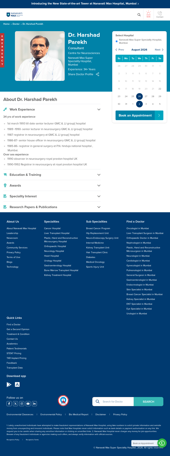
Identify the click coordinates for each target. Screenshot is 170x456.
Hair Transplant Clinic (97, 252)
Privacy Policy (14, 252)
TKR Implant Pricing (16, 358)
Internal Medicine (95, 242)
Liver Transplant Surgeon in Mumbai (145, 233)
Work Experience (22, 109)
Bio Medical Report (78, 414)
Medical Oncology (95, 262)
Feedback (12, 363)
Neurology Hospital (54, 251)
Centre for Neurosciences (84, 53)
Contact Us (12, 339)
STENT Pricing (14, 353)
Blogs (9, 262)
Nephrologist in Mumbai (139, 242)
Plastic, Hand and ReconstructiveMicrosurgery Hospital (61, 239)
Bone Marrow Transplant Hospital (61, 270)
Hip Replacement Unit (97, 233)
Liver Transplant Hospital (56, 233)
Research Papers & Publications (33, 206)
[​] (9, 403)
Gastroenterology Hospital (57, 265)
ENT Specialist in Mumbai (139, 304)
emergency (2, 50)
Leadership (12, 233)
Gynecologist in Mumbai (139, 265)
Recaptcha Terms (32, 439)
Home (6, 24)
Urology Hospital (52, 260)
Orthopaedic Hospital (55, 246)
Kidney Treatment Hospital (57, 275)
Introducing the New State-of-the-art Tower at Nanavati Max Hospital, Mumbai (84, 3)
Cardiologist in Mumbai (138, 260)
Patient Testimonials (17, 348)
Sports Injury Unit (95, 266)
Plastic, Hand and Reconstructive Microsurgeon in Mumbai (143, 249)
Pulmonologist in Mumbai (139, 270)
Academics (12, 343)
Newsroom (12, 238)
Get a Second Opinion (18, 329)
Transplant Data (15, 367)
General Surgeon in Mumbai (141, 275)
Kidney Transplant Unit (97, 247)
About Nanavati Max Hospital (21, 228)
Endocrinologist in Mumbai (140, 284)
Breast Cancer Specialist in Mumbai (145, 294)
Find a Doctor (14, 324)
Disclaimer (100, 414)
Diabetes (90, 257)
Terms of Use (13, 257)
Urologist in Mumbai (137, 313)
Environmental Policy (51, 414)
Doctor (16, 24)
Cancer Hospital (52, 228)
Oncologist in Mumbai (138, 228)
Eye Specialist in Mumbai (139, 308)
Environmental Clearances (20, 414)
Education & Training (25, 174)
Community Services (17, 247)
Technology (12, 266)
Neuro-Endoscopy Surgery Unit (102, 238)
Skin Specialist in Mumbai (139, 289)
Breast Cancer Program (98, 228)
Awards (15, 185)
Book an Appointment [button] (135, 115)
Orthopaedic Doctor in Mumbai (142, 238)
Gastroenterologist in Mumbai (142, 280)
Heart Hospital (51, 255)
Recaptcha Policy (13, 439)
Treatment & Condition (18, 334)
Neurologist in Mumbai (138, 255)
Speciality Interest (23, 196)
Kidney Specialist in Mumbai (141, 299)
